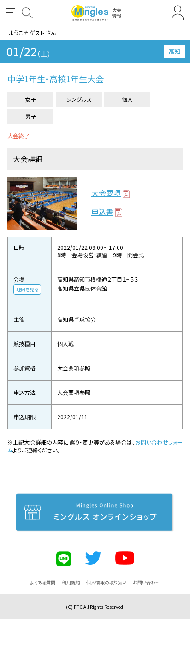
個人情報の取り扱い (106, 582)
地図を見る (27, 289)
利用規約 (71, 582)
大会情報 (116, 12)
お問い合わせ (146, 582)
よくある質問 (42, 582)
